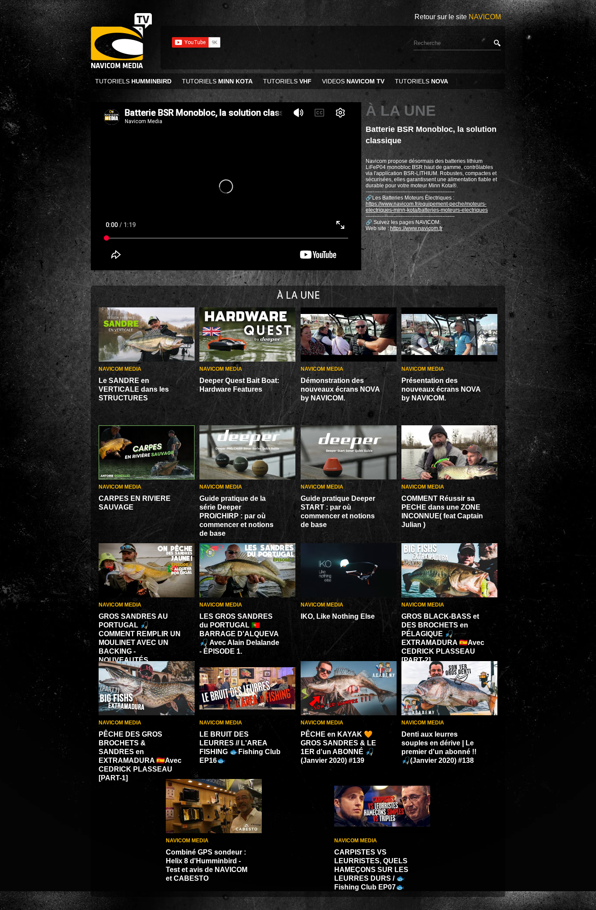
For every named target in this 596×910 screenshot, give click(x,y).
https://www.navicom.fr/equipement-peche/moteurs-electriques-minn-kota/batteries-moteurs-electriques (427, 207)
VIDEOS (353, 81)
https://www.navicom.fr (416, 228)
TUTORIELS (133, 81)
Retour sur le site (457, 17)
